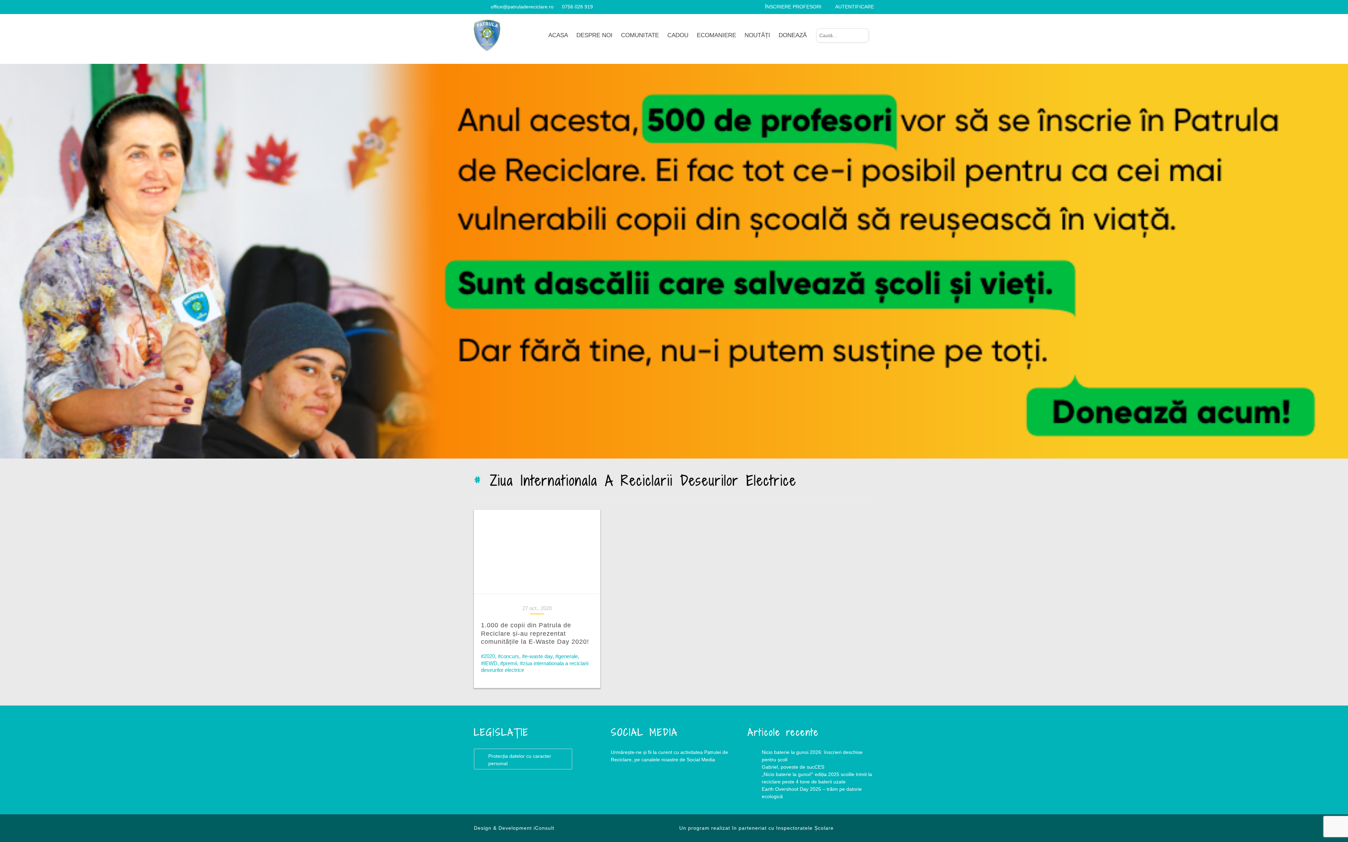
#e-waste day (537, 656)
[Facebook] (476, 6)
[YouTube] (485, 6)
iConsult (544, 828)
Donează (793, 35)
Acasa (558, 35)
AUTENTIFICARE (854, 6)
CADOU (677, 35)
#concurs (508, 656)
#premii (508, 663)
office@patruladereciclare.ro (522, 6)
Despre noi (594, 35)
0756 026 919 (577, 6)
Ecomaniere (716, 35)
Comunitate (640, 35)
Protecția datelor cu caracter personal (519, 759)
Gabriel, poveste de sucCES (793, 767)
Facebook (625, 788)
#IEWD (489, 663)
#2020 (488, 656)
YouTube (653, 788)
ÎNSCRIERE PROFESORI (793, 6)
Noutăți (757, 35)
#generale (566, 656)
